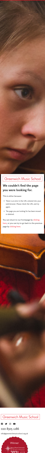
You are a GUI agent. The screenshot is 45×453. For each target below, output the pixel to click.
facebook (2, 424)
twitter (6, 424)
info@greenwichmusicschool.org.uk (14, 433)
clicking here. (15, 226)
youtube (14, 424)
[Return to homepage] (20, 417)
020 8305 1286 (10, 429)
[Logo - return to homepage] (22, 178)
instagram (10, 424)
